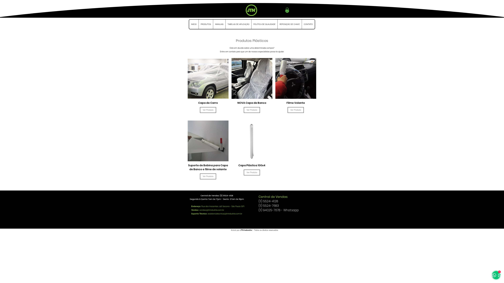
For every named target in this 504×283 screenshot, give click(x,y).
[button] (206, 24)
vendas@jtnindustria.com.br (211, 210)
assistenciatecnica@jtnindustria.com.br (225, 214)
